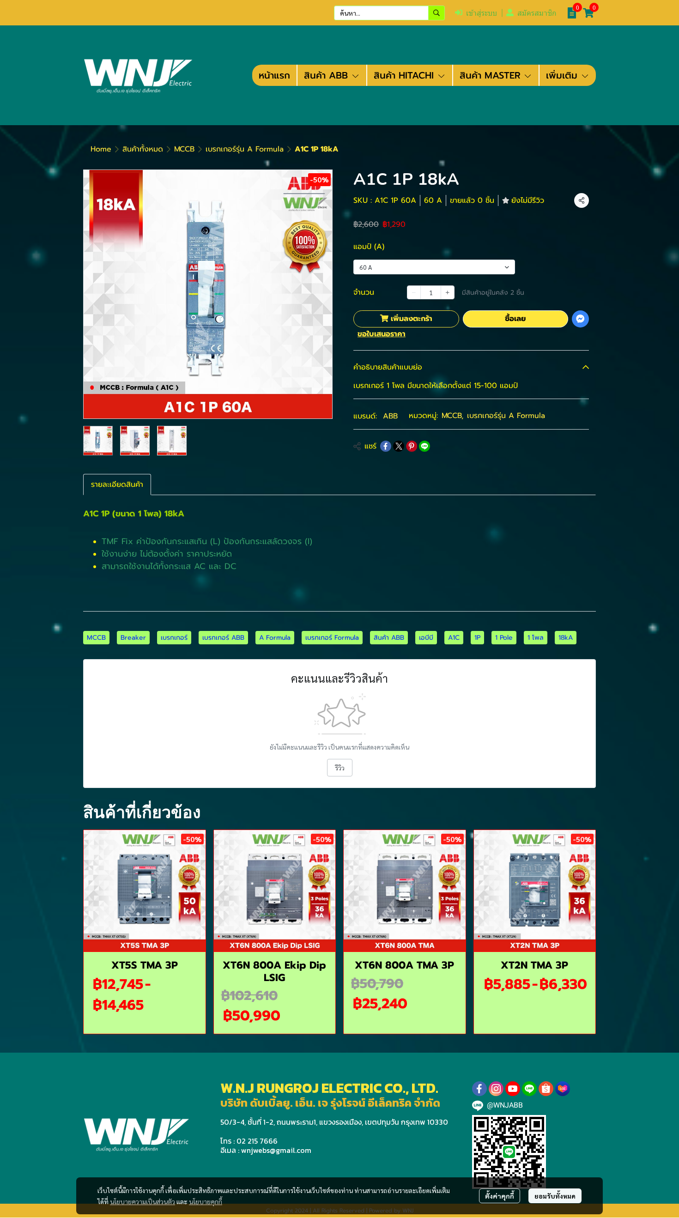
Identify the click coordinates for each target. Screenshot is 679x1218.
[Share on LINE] (424, 446)
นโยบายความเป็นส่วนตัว (142, 1201)
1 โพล (535, 637)
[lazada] (562, 1088)
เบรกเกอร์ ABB (223, 637)
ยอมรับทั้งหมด (555, 1196)
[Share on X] (398, 446)
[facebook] (479, 1088)
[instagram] (496, 1088)
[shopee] (546, 1088)
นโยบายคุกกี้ (205, 1201)
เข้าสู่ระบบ (481, 13)
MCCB (184, 149)
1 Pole (504, 637)
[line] (529, 1088)
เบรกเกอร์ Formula (332, 637)
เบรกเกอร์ (174, 637)
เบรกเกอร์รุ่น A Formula (245, 149)
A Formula (275, 637)
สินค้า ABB (389, 637)
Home (101, 149)
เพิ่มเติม (563, 75)
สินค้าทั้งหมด (142, 149)
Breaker (133, 637)
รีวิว (340, 768)
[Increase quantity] (447, 292)
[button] (389, 13)
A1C (454, 637)
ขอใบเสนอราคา (382, 334)
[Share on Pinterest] (411, 446)
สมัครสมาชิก (537, 13)
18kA (565, 637)
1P (477, 637)
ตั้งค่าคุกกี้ (499, 1196)
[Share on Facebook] (385, 446)
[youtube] (512, 1088)
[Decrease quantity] (413, 292)
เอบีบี (426, 637)
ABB (390, 416)
